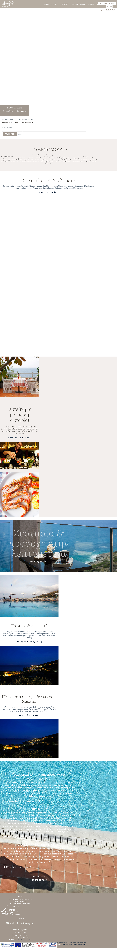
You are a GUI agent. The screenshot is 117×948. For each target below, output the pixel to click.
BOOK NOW (109, 6)
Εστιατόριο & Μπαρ (19, 437)
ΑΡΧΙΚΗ (47, 4)
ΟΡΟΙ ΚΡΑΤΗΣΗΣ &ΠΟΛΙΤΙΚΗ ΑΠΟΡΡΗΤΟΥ (62, 943)
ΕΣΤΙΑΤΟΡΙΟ (66, 4)
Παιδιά (20, 134)
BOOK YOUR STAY (108, 10)
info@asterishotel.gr (23, 939)
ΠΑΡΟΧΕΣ (75, 4)
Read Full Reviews (39, 877)
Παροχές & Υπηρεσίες (29, 641)
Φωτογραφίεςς (39, 561)
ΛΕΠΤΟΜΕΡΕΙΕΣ (58, 212)
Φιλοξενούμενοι (7, 127)
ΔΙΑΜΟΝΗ (55, 4)
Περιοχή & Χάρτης (29, 715)
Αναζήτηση (10, 134)
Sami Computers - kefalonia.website (74, 944)
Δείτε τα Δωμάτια (48, 192)
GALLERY (83, 4)
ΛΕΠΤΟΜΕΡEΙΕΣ (58, 300)
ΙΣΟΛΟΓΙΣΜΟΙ (81, 943)
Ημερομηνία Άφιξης (8, 119)
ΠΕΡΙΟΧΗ (91, 4)
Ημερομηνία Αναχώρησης (26, 119)
